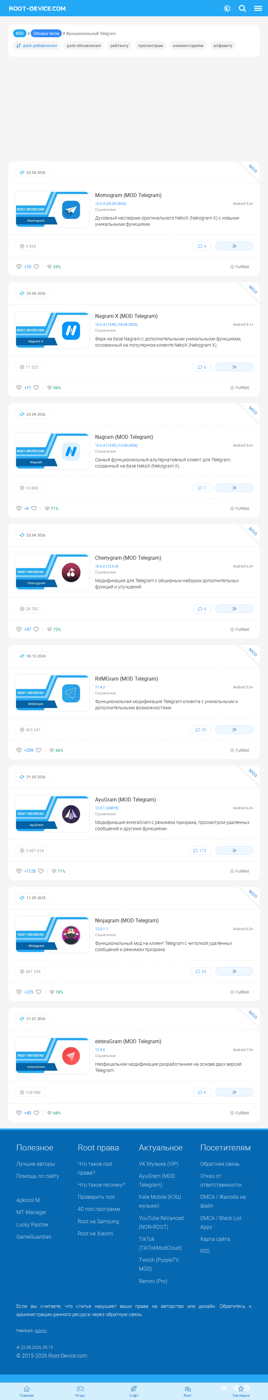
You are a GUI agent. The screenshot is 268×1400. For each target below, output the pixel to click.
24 (204, 971)
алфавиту (222, 45)
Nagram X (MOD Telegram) (126, 316)
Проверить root (96, 1196)
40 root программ (99, 1208)
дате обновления (84, 45)
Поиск (242, 4)
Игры (80, 1395)
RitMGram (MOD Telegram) (126, 678)
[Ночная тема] (227, 8)
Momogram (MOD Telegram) (128, 195)
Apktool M (28, 1200)
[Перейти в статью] (234, 246)
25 (204, 729)
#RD (20, 33)
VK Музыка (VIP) (158, 1163)
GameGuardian (33, 1236)
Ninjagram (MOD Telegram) (127, 920)
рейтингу (119, 45)
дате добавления (40, 45)
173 (202, 850)
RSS (204, 1251)
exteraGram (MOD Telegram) (128, 1041)
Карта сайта (215, 1239)
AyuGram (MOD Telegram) (125, 799)
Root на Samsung (98, 1221)
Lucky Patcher (32, 1224)
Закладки (241, 1395)
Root (188, 1395)
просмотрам (150, 45)
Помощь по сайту (37, 1175)
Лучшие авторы (35, 1163)
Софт (134, 1395)
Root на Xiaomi (95, 1233)
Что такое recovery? (101, 1184)
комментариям (188, 45)
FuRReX (242, 267)
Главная (27, 1395)
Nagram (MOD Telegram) (124, 436)
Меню (258, 4)
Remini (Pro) (153, 1281)
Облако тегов (46, 33)
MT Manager (31, 1212)
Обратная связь (220, 1163)
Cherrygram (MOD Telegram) (128, 557)
